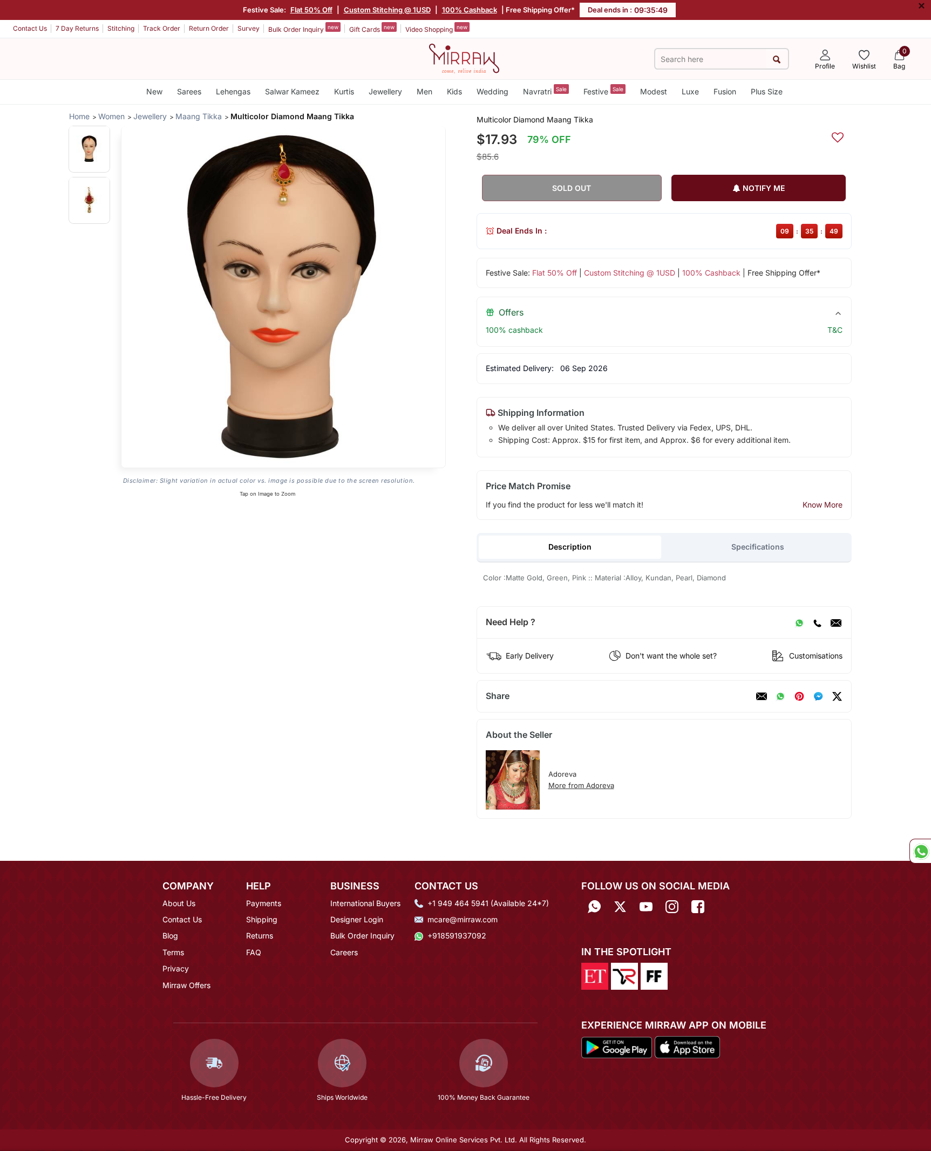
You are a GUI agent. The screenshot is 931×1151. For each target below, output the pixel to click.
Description (570, 546)
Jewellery (385, 91)
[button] (89, 149)
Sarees (189, 91)
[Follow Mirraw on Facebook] (698, 906)
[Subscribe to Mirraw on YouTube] (646, 906)
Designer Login (356, 919)
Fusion (724, 91)
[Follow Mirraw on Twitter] (620, 906)
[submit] (777, 59)
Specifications (757, 546)
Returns (259, 935)
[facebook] (818, 696)
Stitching (120, 28)
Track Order (161, 28)
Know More (822, 504)
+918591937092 (456, 935)
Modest (653, 91)
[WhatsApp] (799, 622)
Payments (263, 903)
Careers (344, 952)
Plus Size (767, 91)
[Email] (836, 622)
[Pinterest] (799, 696)
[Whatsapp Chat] (920, 851)
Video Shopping (436, 28)
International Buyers (365, 903)
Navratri (545, 91)
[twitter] (837, 696)
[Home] (464, 57)
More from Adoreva (581, 785)
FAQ (253, 952)
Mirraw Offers (186, 985)
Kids (454, 91)
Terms (173, 952)
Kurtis (344, 91)
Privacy (175, 968)
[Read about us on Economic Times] (594, 975)
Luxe (690, 91)
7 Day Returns (77, 28)
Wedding (492, 91)
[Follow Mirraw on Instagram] (672, 906)
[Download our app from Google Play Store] (617, 1046)
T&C (834, 329)
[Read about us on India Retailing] (624, 975)
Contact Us (30, 28)
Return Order (209, 28)
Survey (248, 28)
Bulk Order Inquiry (303, 28)
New (154, 91)
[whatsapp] (780, 696)
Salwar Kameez (292, 91)
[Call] (817, 622)
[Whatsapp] (594, 906)
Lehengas (233, 91)
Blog (170, 935)
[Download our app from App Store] (687, 1046)
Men (424, 91)
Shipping (261, 919)
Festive (603, 91)
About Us (178, 903)
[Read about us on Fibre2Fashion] (654, 975)
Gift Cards (372, 28)
